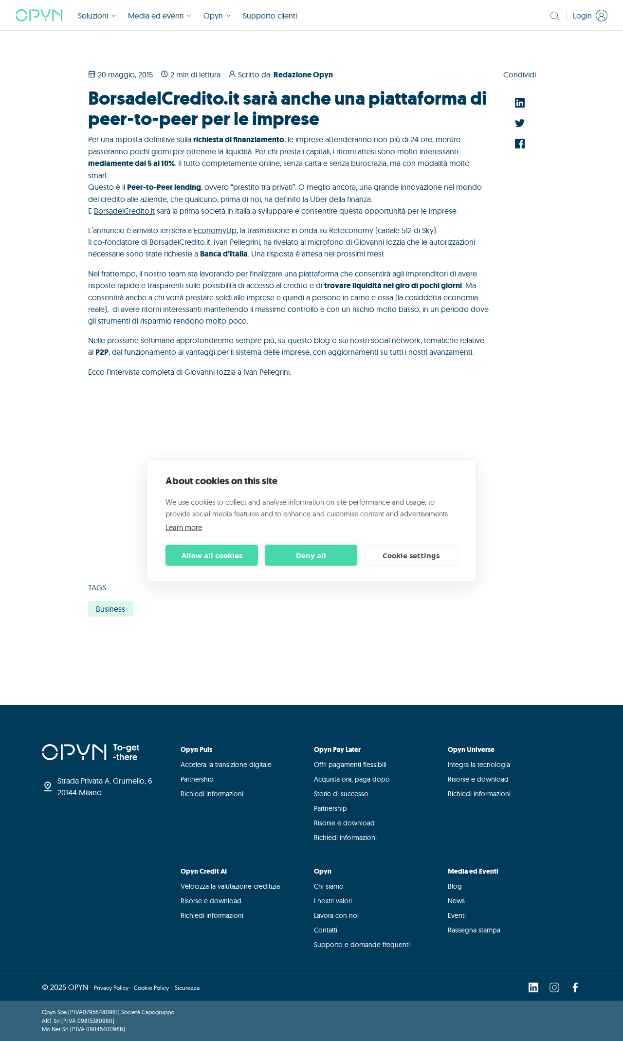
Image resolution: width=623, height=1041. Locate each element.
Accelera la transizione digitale (226, 764)
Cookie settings (411, 555)
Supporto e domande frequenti (362, 944)
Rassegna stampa (474, 930)
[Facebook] (575, 987)
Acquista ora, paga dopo (352, 779)
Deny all (311, 555)
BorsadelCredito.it (124, 211)
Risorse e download (344, 823)
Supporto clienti (270, 15)
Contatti (325, 930)
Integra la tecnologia (479, 764)
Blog (455, 886)
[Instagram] (554, 987)
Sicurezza (187, 987)
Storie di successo (341, 793)
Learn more (183, 526)
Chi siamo (329, 886)
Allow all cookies (212, 555)
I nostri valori (333, 900)
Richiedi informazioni (212, 793)
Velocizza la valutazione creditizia (230, 886)
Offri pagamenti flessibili (350, 764)
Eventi (457, 915)
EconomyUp (215, 230)
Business (110, 609)
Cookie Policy (151, 987)
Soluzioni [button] (93, 15)
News (456, 900)
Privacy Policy (112, 987)
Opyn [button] (213, 15)
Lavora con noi (336, 915)
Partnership (197, 779)
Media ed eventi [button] (155, 15)
